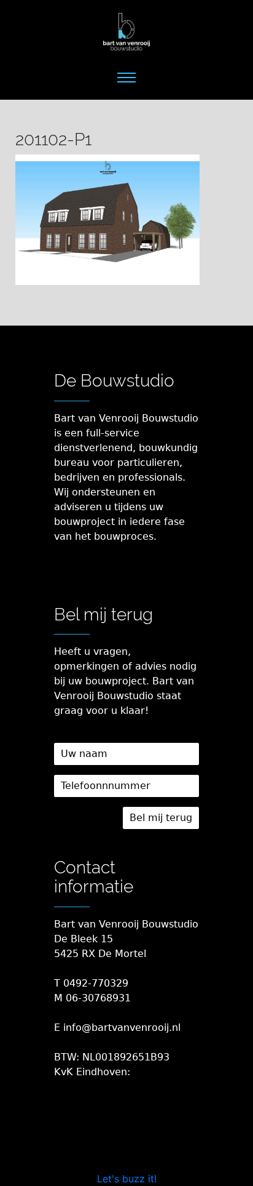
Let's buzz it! (127, 1178)
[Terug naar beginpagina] (126, 32)
